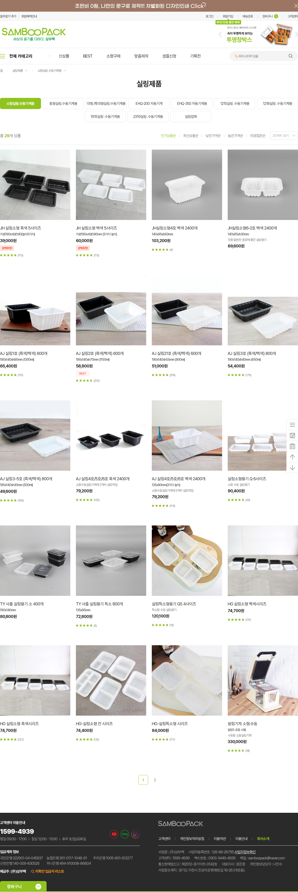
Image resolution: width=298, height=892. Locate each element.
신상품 (64, 56)
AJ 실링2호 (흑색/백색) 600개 (100, 353)
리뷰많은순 (257, 136)
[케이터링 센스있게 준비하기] (258, 46)
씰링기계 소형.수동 (242, 723)
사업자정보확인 (245, 852)
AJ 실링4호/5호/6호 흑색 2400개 (102, 478)
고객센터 (293, 16)
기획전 (195, 56)
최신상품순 (190, 136)
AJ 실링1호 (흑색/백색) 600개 (23, 353)
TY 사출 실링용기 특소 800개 (99, 603)
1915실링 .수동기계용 (105, 116)
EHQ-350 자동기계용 (192, 103)
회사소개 (263, 839)
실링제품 (17, 70)
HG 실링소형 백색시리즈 (247, 603)
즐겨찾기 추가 (8, 16)
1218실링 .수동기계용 (277, 103)
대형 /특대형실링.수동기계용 (106, 103)
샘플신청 (169, 56)
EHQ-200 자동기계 (149, 103)
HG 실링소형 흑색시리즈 (19, 723)
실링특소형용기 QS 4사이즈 (174, 603)
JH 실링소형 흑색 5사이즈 (20, 228)
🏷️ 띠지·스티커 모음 (246, 56)
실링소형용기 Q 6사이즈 (247, 478)
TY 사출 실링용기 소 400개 (22, 603)
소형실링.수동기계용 (49, 70)
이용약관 (220, 839)
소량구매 (113, 56)
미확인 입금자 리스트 (49, 871)
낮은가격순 (213, 136)
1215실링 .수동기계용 (234, 103)
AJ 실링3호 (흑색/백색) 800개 (252, 353)
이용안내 (241, 839)
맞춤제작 (141, 56)
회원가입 (228, 16)
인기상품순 (168, 136)
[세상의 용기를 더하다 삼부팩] (34, 39)
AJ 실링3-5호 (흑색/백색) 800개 (26, 478)
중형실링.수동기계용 (63, 103)
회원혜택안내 (29, 16)
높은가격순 (235, 136)
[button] (220, 34)
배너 (149, 6)
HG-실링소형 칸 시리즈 (94, 723)
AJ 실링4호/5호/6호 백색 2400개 (178, 478)
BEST (87, 56)
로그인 (209, 16)
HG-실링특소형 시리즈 (170, 723)
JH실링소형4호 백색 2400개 (174, 228)
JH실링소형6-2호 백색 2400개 (252, 228)
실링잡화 (191, 116)
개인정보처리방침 (192, 839)
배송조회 (248, 16)
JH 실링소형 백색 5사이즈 (96, 228)
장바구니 (269, 16)
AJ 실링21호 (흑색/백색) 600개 (176, 353)
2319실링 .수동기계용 (148, 116)
